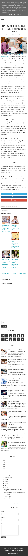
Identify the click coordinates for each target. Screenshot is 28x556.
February (7, 496)
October (7, 476)
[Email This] (3, 210)
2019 (4, 466)
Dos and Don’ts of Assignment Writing (17, 359)
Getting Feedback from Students (16, 349)
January (7, 498)
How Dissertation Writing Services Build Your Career (15, 244)
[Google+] (10, 335)
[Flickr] (6, 339)
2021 (4, 462)
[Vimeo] (14, 339)
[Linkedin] (3, 339)
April (6, 485)
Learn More (11, 14)
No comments (20, 34)
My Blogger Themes (18, 550)
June (6, 481)
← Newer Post (5, 273)
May (6, 483)
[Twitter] (3, 335)
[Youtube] (10, 339)
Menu (3, 19)
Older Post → (23, 273)
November (7, 474)
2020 (4, 464)
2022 (4, 460)
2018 (4, 468)
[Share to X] (6, 210)
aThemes (12, 552)
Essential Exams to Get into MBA (16, 369)
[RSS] (22, 339)
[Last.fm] (18, 339)
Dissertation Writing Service (9, 205)
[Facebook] (6, 335)
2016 (4, 500)
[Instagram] (18, 335)
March (6, 487)
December (7, 472)
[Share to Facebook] (7, 210)
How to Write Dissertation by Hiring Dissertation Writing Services (14, 28)
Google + (15, 200)
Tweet (14, 193)
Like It (14, 197)
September (7, 477)
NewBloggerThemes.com (14, 554)
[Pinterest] (14, 335)
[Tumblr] (22, 335)
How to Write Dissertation (11, 207)
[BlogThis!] (4, 210)
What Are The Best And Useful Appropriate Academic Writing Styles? (6, 228)
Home (14, 273)
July (6, 479)
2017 (4, 470)
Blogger (17, 503)
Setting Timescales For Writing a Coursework (13, 434)
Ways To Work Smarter (13, 401)
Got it (19, 14)
